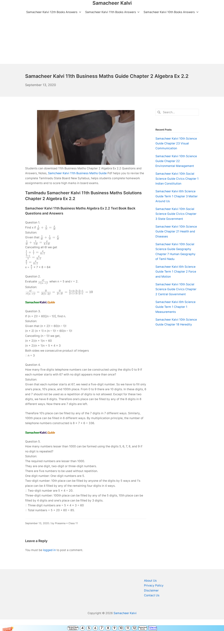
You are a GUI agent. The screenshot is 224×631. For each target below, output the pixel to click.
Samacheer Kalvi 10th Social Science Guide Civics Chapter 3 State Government (175, 214)
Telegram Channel (153, 628)
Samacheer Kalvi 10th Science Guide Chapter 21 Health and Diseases (176, 231)
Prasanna (60, 523)
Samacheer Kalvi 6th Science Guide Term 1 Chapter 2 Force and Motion (175, 271)
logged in (49, 550)
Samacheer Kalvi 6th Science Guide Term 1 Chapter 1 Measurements (175, 307)
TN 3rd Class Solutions (73, 628)
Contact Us (151, 595)
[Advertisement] (112, 41)
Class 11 (73, 523)
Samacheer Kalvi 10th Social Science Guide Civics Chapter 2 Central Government (175, 289)
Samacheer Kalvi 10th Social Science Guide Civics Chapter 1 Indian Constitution (177, 178)
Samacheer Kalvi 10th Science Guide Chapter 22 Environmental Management (176, 161)
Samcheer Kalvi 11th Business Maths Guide (77, 173)
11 (127, 628)
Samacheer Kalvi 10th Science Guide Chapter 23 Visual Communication (176, 143)
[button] (112, 628)
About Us (150, 580)
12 (134, 628)
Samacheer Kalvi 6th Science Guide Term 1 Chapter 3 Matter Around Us (176, 196)
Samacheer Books (143, 628)
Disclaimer (151, 590)
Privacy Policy (154, 585)
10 (121, 628)
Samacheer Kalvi (125, 613)
